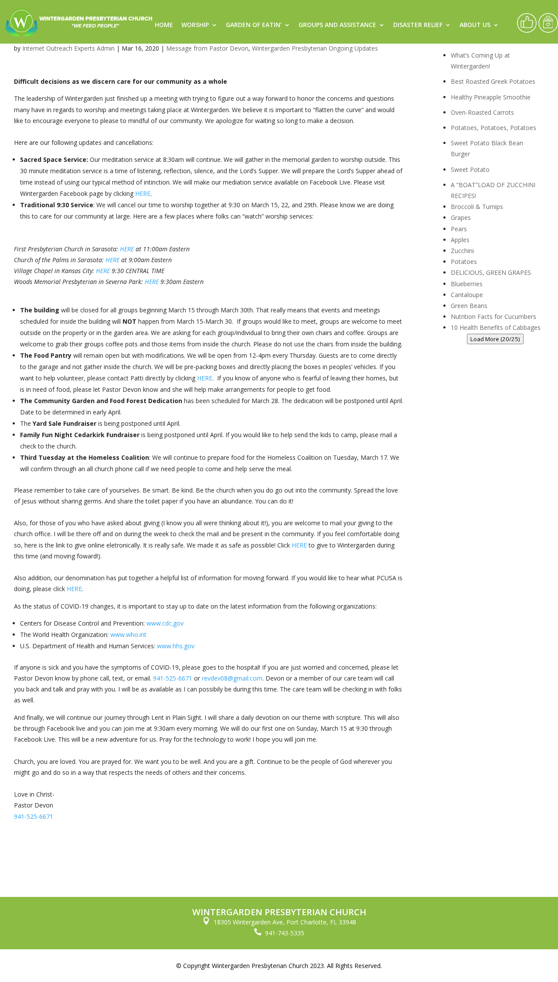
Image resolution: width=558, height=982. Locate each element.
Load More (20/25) (495, 339)
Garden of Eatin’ (254, 25)
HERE (142, 193)
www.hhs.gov (175, 646)
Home (164, 25)
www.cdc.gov (165, 623)
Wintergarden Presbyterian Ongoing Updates (315, 48)
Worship (195, 25)
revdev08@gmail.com (232, 678)
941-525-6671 (172, 678)
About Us (474, 25)
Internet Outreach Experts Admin (68, 48)
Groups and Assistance (337, 25)
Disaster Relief (417, 25)
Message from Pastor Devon (207, 48)
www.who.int (128, 634)
